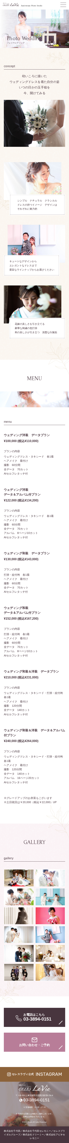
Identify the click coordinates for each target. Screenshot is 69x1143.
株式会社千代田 (12, 1131)
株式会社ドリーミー (33, 1134)
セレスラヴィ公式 (37, 1074)
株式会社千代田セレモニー (37, 1131)
